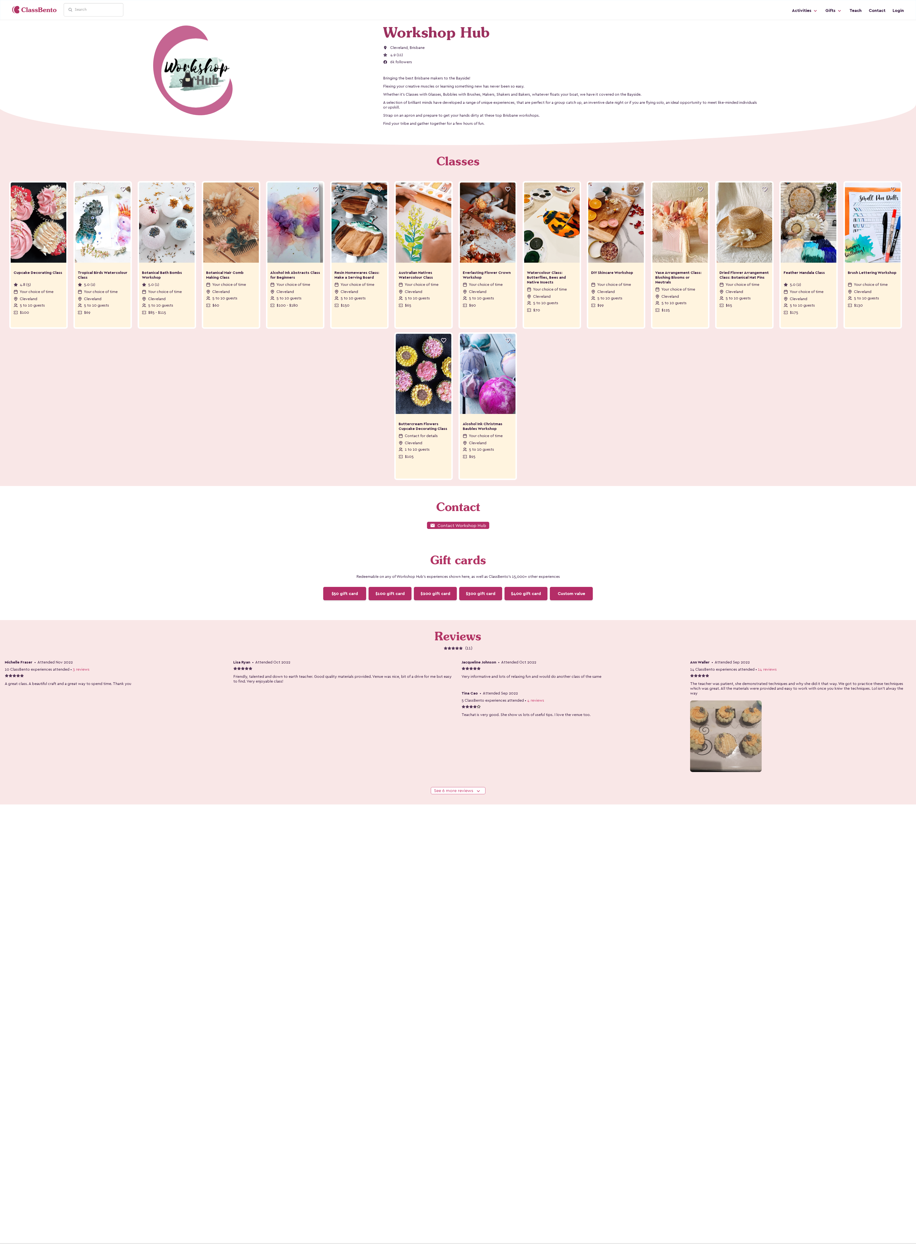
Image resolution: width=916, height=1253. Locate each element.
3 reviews (81, 669)
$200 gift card (435, 593)
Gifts (831, 10)
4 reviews (535, 700)
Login (898, 10)
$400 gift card (526, 593)
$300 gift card (480, 593)
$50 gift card (345, 593)
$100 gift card (390, 593)
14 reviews (767, 669)
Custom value (571, 593)
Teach (855, 10)
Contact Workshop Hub (458, 525)
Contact (877, 10)
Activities (802, 10)
